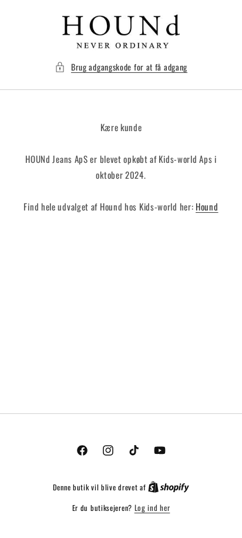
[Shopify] (168, 487)
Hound (207, 206)
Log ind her (152, 507)
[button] (121, 66)
